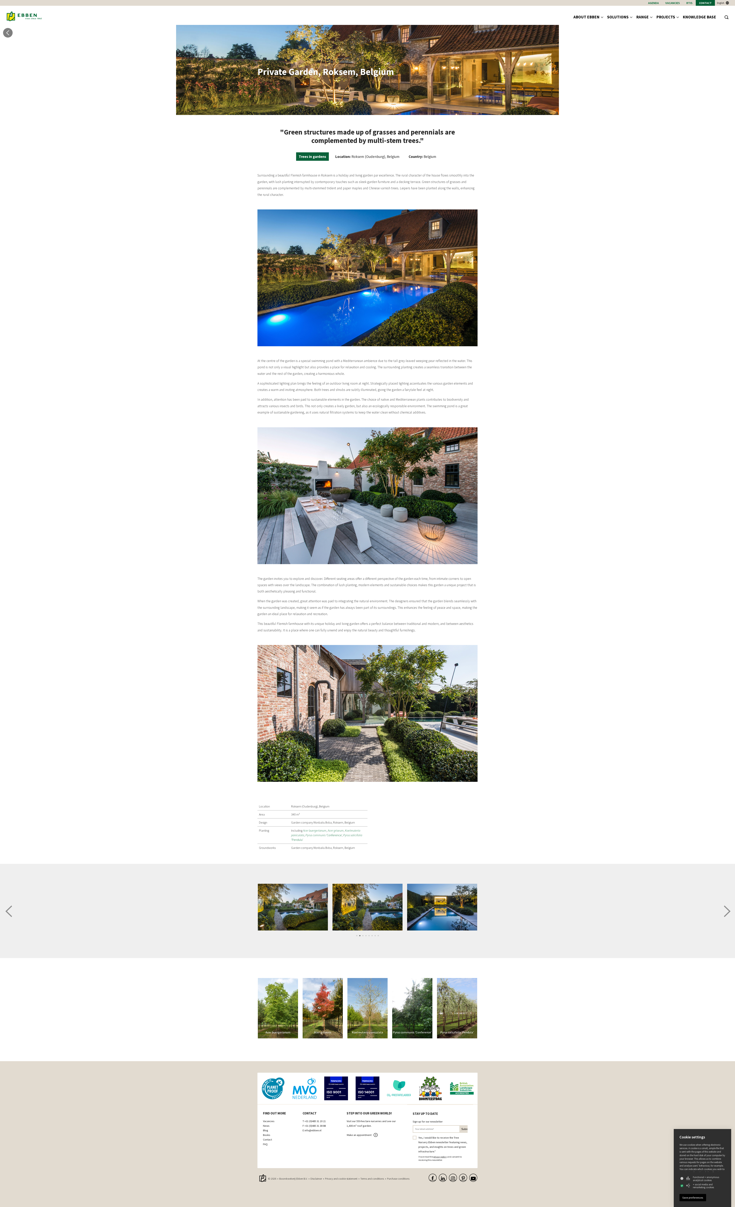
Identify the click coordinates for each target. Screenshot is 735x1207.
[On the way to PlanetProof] (273, 1088)
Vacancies (672, 3)
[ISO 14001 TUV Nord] (367, 1088)
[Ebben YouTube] (473, 1177)
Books (266, 1135)
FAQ (265, 1144)
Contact (705, 3)
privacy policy (440, 1156)
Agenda (653, 3)
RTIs (689, 3)
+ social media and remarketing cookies (703, 1186)
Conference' (323, 835)
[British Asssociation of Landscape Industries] (462, 1088)
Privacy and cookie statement (341, 1178)
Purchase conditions (398, 1178)
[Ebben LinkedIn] (443, 1177)
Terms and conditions (372, 1178)
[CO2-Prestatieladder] (399, 1088)
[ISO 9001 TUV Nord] (336, 1088)
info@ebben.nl (313, 1130)
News (266, 1125)
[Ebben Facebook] (432, 1177)
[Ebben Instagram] (453, 1177)
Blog (265, 1130)
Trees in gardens (312, 156)
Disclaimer (316, 1178)
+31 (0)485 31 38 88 (315, 1125)
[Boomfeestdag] (430, 1088)
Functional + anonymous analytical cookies (706, 1179)
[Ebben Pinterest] (463, 1177)
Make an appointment (359, 1135)
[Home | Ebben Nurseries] (24, 16)
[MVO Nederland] (304, 1088)
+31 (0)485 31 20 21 (315, 1121)
